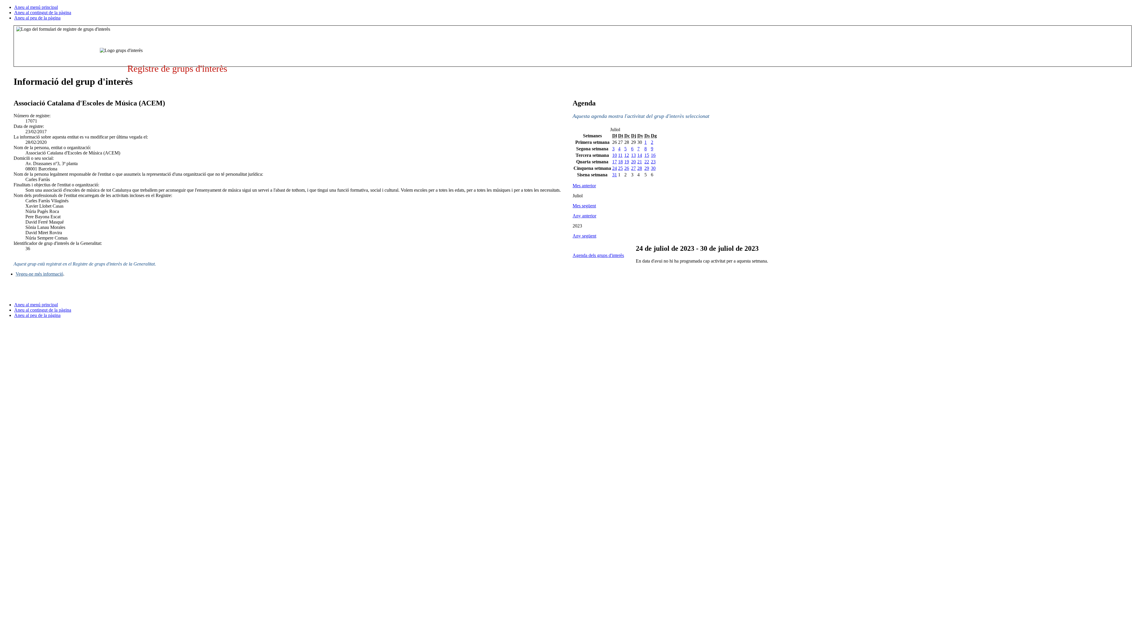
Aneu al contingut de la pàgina (42, 12)
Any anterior (584, 215)
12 (626, 155)
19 (626, 161)
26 (626, 168)
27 (633, 168)
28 (639, 168)
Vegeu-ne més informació (39, 273)
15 (646, 155)
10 (614, 155)
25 (620, 168)
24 (614, 168)
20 (633, 161)
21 (639, 161)
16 (653, 155)
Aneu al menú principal (36, 7)
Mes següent (584, 205)
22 (646, 161)
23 (653, 161)
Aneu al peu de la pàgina (37, 17)
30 (653, 168)
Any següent (584, 235)
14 (639, 155)
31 (614, 174)
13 (633, 155)
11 (620, 155)
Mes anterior (584, 185)
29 (646, 168)
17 (614, 161)
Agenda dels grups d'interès (598, 255)
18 (620, 161)
